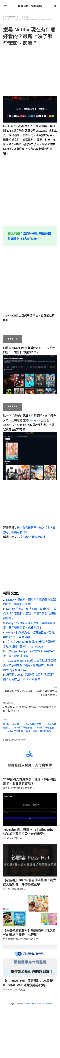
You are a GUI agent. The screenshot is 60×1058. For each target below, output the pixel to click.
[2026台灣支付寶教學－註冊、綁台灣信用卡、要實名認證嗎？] (30, 759)
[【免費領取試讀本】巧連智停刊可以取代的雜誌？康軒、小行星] (30, 910)
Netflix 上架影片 (11, 724)
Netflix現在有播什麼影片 (38, 731)
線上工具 (25, 17)
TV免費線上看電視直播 (31, 537)
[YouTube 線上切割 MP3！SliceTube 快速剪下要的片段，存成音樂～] (30, 809)
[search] (55, 6)
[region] (30, 71)
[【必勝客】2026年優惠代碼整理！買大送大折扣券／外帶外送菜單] (30, 860)
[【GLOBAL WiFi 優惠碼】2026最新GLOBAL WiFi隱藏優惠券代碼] (30, 961)
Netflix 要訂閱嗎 (15, 731)
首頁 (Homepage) (10, 17)
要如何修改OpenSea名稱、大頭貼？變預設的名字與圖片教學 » (31, 692)
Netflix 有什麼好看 (32, 724)
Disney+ (33, 420)
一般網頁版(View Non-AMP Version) (38, 1004)
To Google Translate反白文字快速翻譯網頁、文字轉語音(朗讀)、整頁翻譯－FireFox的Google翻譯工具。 (29, 665)
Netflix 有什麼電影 (45, 727)
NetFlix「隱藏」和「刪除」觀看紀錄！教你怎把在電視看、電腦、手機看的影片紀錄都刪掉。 (29, 613)
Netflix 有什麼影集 (23, 727)
